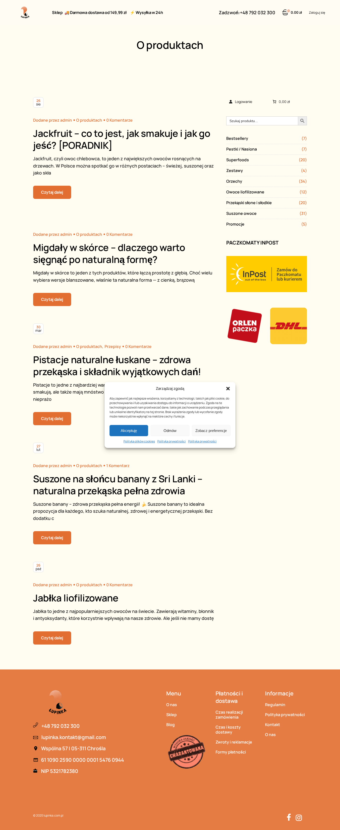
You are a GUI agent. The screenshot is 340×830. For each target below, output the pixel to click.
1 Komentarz (118, 465)
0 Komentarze (119, 120)
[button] (228, 388)
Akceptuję (129, 430)
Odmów (170, 430)
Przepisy (113, 346)
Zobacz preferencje (211, 430)
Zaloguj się (317, 12)
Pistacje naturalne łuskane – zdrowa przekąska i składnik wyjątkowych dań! (117, 365)
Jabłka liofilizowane (75, 597)
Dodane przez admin (52, 120)
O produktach (89, 120)
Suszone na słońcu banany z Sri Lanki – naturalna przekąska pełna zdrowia (118, 484)
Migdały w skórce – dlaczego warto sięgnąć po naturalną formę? (109, 253)
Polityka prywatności (171, 441)
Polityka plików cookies (139, 441)
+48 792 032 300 (257, 12)
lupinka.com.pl (53, 815)
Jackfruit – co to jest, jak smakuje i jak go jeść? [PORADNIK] (121, 139)
